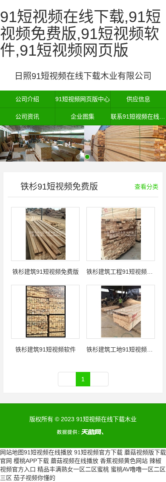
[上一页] (67, 379)
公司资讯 (27, 116)
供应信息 (138, 99)
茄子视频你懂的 (34, 477)
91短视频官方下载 (98, 452)
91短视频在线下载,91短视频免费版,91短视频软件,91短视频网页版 (80, 33)
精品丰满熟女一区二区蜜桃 (73, 469)
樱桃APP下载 (31, 460)
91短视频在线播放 (48, 452)
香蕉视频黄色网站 (124, 460)
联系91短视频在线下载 (138, 116)
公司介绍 (27, 99)
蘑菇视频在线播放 (74, 460)
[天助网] (83, 432)
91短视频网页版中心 (82, 99)
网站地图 (12, 452)
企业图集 (82, 116)
